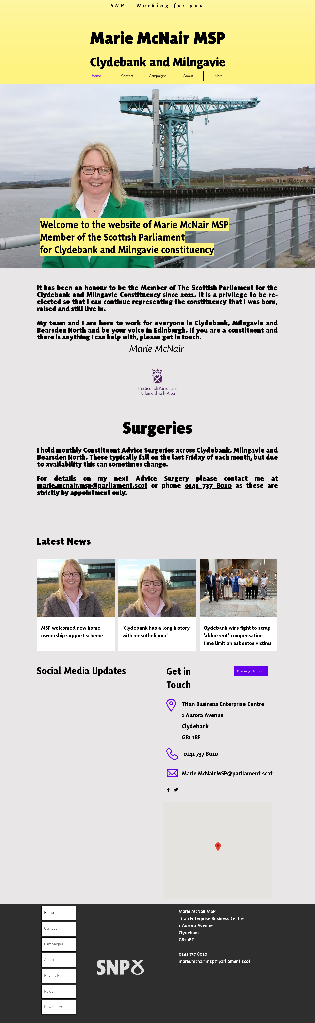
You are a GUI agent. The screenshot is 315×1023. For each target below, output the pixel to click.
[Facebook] (168, 790)
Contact (50, 928)
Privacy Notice (56, 975)
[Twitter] (176, 790)
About (49, 960)
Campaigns (53, 944)
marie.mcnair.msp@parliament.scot (92, 485)
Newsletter (53, 1007)
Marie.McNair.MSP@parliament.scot (227, 773)
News (48, 991)
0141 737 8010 (208, 485)
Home (49, 912)
